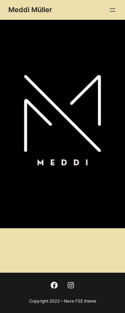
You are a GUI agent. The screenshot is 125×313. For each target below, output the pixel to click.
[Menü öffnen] (112, 10)
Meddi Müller (30, 10)
